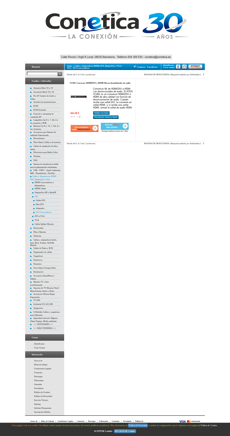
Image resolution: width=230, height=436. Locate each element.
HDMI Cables (40, 188)
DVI (36, 196)
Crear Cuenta (39, 348)
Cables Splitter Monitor (44, 224)
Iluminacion (38, 272)
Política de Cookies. (209, 425)
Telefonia (37, 236)
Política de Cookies (42, 392)
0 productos (152, 67)
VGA (37, 220)
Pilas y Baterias (39, 232)
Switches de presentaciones (44, 102)
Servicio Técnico (41, 400)
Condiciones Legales (42, 368)
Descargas (38, 376)
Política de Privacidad (43, 396)
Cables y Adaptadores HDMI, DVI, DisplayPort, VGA (97, 66)
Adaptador (40, 208)
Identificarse (39, 344)
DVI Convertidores (44, 212)
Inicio (69, 66)
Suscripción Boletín (42, 412)
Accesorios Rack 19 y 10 (43, 92)
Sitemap (37, 404)
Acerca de (38, 361)
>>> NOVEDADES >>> (43, 324)
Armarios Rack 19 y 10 (43, 88)
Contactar (38, 372)
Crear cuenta (169, 67)
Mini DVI (40, 204)
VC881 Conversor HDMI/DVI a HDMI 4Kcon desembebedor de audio (100, 83)
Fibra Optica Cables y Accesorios (47, 142)
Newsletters (38, 388)
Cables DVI (40, 200)
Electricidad (38, 228)
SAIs (35, 160)
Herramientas (38, 138)
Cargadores (38, 256)
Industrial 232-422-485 (43, 304)
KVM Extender (39, 110)
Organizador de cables (42, 252)
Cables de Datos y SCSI (43, 248)
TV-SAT (36, 300)
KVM (35, 106)
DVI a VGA (40, 216)
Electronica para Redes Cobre (45, 152)
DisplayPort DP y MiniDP (45, 192)
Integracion (38, 308)
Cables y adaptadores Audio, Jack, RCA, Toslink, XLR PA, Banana (43, 242)
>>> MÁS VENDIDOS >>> (44, 328)
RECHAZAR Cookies (125, 431)
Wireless (36, 156)
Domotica (37, 264)
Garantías (38, 384)
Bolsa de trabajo (40, 364)
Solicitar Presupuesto (42, 408)
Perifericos (37, 260)
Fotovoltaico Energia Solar (44, 268)
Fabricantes (38, 380)
